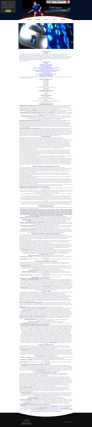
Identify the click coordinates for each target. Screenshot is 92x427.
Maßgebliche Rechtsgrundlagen (46, 65)
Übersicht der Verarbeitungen (46, 64)
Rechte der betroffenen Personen (46, 68)
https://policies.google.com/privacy (52, 408)
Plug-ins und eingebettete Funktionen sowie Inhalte (46, 74)
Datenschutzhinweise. (9, 3)
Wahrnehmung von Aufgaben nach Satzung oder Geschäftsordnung (46, 70)
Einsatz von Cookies (46, 72)
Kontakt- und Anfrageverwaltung (46, 73)
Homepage (28, 19)
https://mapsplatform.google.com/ (27, 408)
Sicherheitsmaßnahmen (46, 66)
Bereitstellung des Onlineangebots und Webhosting (46, 71)
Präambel (46, 63)
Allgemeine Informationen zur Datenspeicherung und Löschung (46, 67)
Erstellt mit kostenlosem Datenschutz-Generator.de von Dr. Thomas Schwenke (46, 411)
